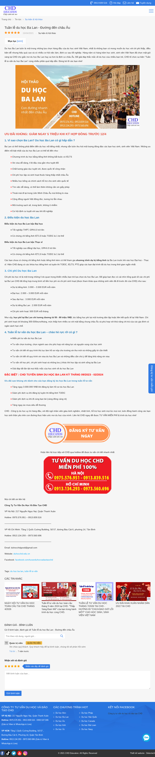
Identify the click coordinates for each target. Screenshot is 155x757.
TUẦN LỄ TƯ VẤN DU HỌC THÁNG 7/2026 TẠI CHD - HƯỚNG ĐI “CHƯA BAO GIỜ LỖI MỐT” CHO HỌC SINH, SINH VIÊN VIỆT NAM (96, 609)
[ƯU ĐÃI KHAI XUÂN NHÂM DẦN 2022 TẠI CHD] (133, 592)
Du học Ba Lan (62, 717)
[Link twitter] (14, 753)
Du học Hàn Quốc (89, 717)
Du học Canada (88, 721)
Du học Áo (60, 721)
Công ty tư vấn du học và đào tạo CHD (125, 713)
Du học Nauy (87, 729)
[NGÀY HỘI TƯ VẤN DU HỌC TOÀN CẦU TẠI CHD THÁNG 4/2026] (22, 592)
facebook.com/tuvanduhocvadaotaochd (34, 560)
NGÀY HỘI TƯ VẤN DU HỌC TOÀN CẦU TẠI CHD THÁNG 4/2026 (20, 606)
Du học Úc (60, 729)
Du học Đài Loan (88, 725)
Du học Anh (61, 725)
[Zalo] (146, 737)
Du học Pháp (87, 713)
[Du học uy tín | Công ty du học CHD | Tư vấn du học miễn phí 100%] (10, 10)
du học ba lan (16, 571)
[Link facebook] (2, 753)
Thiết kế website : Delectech (142, 753)
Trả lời (12, 651)
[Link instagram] (25, 753)
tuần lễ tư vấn (31, 571)
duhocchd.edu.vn (21, 553)
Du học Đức (61, 713)
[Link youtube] (19, 753)
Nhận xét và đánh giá (16, 660)
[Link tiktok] (8, 753)
